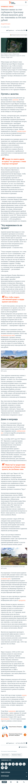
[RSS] (24, 764)
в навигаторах (21, 131)
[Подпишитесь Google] (2, 764)
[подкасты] (11, 782)
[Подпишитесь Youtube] (13, 764)
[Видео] (17, 782)
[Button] (10, 30)
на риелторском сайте (8, 335)
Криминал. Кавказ (7, 6)
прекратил (22, 600)
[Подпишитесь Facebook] (6, 764)
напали (24, 695)
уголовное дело (5, 579)
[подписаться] (6, 767)
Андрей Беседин (5, 24)
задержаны (12, 711)
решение (16, 100)
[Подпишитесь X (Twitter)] (9, 764)
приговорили (5, 719)
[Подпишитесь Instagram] (20, 764)
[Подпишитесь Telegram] (16, 764)
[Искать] (24, 782)
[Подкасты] (2, 767)
